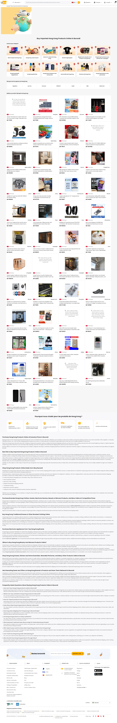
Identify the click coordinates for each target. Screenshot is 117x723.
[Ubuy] (3, 2)
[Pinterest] (103, 716)
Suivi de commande (12, 680)
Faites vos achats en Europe (28, 712)
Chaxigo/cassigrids (106, 167)
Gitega (78, 670)
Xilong (56, 352)
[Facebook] (93, 716)
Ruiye (56, 220)
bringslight (55, 246)
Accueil (8, 6)
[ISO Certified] (20, 704)
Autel (58, 86)
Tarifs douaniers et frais (13, 682)
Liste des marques (28, 670)
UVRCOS (44, 86)
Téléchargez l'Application (30, 668)
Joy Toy (15, 86)
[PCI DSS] (10, 704)
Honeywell (55, 114)
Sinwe (30, 325)
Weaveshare (107, 220)
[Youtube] (98, 716)
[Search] (79, 2)
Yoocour (29, 86)
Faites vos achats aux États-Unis (14, 711)
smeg (56, 193)
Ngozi (78, 673)
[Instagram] (96, 716)
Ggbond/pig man (54, 140)
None (83, 220)
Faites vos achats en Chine (93, 711)
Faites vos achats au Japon (48, 711)
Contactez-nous (11, 670)
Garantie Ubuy (10, 692)
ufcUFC (108, 378)
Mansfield (55, 378)
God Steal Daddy (54, 405)
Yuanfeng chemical (80, 193)
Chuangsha (81, 299)
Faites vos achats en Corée (79, 711)
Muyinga (79, 678)
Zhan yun (108, 352)
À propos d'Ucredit (28, 682)
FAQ (25, 680)
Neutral (82, 167)
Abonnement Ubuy (11, 689)
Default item (107, 299)
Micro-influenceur (11, 687)
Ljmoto (29, 193)
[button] (87, 2)
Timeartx (82, 140)
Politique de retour (29, 675)
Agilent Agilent (28, 167)
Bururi (78, 682)
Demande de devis (11, 673)
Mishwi (78, 675)
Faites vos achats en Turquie (13, 712)
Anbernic (102, 86)
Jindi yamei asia (28, 352)
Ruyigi (78, 680)
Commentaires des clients (30, 673)
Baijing (82, 352)
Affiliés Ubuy (27, 685)
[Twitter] (101, 716)
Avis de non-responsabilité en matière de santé (14, 695)
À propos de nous (11, 668)
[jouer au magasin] (98, 674)
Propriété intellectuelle (12, 675)
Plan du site (9, 678)
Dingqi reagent (28, 378)
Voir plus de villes (81, 687)
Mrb (73, 86)
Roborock (87, 86)
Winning (29, 299)
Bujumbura (79, 668)
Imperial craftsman (54, 299)
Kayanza (79, 685)
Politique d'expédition (12, 685)
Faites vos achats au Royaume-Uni (31, 711)
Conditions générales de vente (46, 716)
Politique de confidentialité (61, 716)
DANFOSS (29, 246)
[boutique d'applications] (98, 671)
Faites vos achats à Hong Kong (63, 711)
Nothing (29, 220)
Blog (25, 678)
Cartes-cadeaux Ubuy (29, 687)
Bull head (82, 114)
